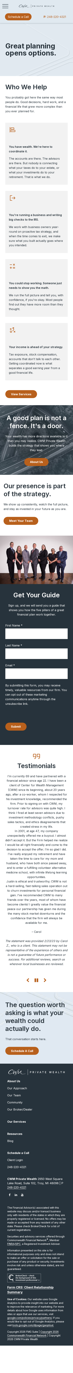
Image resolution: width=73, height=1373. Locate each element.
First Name (12, 625)
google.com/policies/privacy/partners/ (29, 1317)
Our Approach (17, 1088)
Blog (10, 1141)
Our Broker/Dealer (19, 1109)
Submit (16, 726)
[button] (18, 16)
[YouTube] (22, 1194)
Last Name (12, 645)
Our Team (14, 1095)
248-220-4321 (55, 17)
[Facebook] (9, 1194)
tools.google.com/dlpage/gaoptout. (33, 1325)
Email (8, 665)
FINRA (10, 1243)
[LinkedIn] (16, 1194)
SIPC (18, 1243)
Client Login (15, 1160)
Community (15, 1102)
